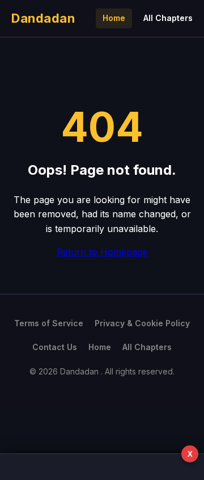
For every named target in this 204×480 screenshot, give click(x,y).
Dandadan (43, 18)
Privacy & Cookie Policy (142, 323)
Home (114, 18)
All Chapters (168, 18)
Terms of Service (48, 323)
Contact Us (54, 347)
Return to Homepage (102, 252)
